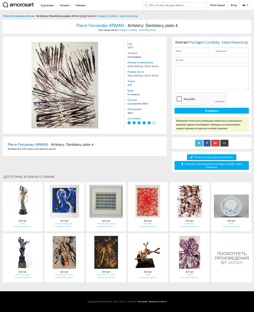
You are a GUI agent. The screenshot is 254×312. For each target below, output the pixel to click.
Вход (234, 5)
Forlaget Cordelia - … (64, 226)
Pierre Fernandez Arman (19, 15)
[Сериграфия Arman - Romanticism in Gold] (106, 253)
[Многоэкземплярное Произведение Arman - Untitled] (189, 253)
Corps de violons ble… (64, 223)
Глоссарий (142, 301)
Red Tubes (147, 223)
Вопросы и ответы (158, 301)
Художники (47, 5)
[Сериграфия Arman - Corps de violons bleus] (64, 202)
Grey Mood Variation (64, 274)
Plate (231, 223)
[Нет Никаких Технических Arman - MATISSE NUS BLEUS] (106, 202)
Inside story (190, 223)
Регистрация (217, 5)
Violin (147, 274)
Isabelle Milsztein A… (106, 226)
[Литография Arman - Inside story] (189, 202)
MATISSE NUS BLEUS (106, 223)
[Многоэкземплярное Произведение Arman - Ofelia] (22, 202)
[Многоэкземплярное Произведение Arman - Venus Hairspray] (22, 253)
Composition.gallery (22, 226)
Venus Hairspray (22, 274)
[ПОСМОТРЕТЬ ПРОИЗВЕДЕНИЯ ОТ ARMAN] (231, 279)
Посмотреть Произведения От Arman (214, 157)
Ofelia (22, 223)
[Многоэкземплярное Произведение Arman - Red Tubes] (147, 202)
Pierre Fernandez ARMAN (100, 25)
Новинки (81, 5)
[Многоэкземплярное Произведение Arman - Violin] (147, 253)
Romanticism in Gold (106, 274)
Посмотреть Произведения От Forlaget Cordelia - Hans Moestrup (213, 165)
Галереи (64, 5)
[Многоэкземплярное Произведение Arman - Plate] (231, 202)
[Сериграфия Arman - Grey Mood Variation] (64, 253)
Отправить (212, 110)
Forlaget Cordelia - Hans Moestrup (117, 15)
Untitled (189, 274)
